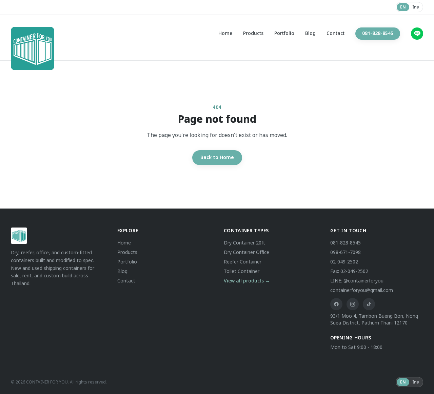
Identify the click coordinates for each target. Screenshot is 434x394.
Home (225, 33)
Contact (335, 33)
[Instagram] (353, 304)
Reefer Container (242, 261)
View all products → (247, 280)
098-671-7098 (345, 252)
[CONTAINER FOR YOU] (24, 33)
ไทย (416, 7)
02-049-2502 (344, 261)
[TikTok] (369, 304)
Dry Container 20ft (244, 243)
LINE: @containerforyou (356, 280)
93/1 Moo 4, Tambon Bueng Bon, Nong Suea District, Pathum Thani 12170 (374, 320)
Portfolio (284, 33)
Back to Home (217, 157)
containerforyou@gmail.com (361, 290)
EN (403, 7)
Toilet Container (241, 271)
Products (253, 33)
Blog (310, 33)
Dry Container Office (246, 252)
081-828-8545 (377, 33)
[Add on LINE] (417, 33)
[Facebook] (336, 304)
